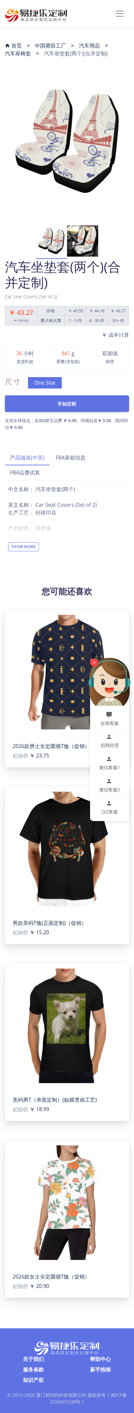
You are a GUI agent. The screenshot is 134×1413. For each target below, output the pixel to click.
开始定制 (67, 404)
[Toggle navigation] (120, 13)
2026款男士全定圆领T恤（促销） (51, 746)
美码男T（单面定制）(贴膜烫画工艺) (55, 1099)
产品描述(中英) (27, 457)
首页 (16, 45)
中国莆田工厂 (50, 45)
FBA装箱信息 (71, 457)
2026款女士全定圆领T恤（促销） (51, 1276)
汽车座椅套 (18, 53)
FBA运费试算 (25, 472)
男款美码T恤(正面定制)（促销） (50, 922)
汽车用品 (89, 45)
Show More (23, 546)
